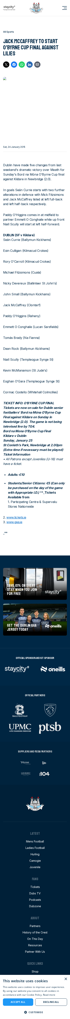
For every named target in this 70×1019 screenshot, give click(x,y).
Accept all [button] (18, 1002)
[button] (35, 1012)
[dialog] (35, 997)
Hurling (35, 854)
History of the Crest (35, 932)
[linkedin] (29, 64)
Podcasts (35, 899)
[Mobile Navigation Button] (62, 8)
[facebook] (14, 64)
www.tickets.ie (16, 517)
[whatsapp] (22, 64)
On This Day (35, 938)
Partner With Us (35, 951)
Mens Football (35, 841)
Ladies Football (35, 847)
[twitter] (6, 64)
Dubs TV (35, 893)
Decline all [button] (51, 1002)
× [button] (65, 979)
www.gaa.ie (14, 522)
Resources (35, 945)
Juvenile (35, 867)
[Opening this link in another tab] (9, 8)
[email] (37, 64)
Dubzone (35, 906)
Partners (35, 926)
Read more (49, 994)
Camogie (35, 860)
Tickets (35, 887)
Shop (35, 971)
